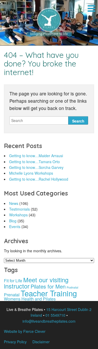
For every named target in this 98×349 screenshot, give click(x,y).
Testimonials (19, 209)
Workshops (18, 214)
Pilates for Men (48, 286)
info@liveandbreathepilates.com (49, 321)
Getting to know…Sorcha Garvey (36, 167)
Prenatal (12, 295)
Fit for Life (13, 281)
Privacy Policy (15, 341)
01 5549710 (55, 315)
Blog (12, 220)
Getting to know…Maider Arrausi (36, 155)
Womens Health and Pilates (30, 299)
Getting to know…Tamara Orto (34, 161)
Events (14, 226)
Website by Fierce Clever (24, 331)
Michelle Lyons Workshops (31, 173)
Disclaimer (41, 341)
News (13, 203)
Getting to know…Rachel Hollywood (38, 179)
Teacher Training (49, 292)
